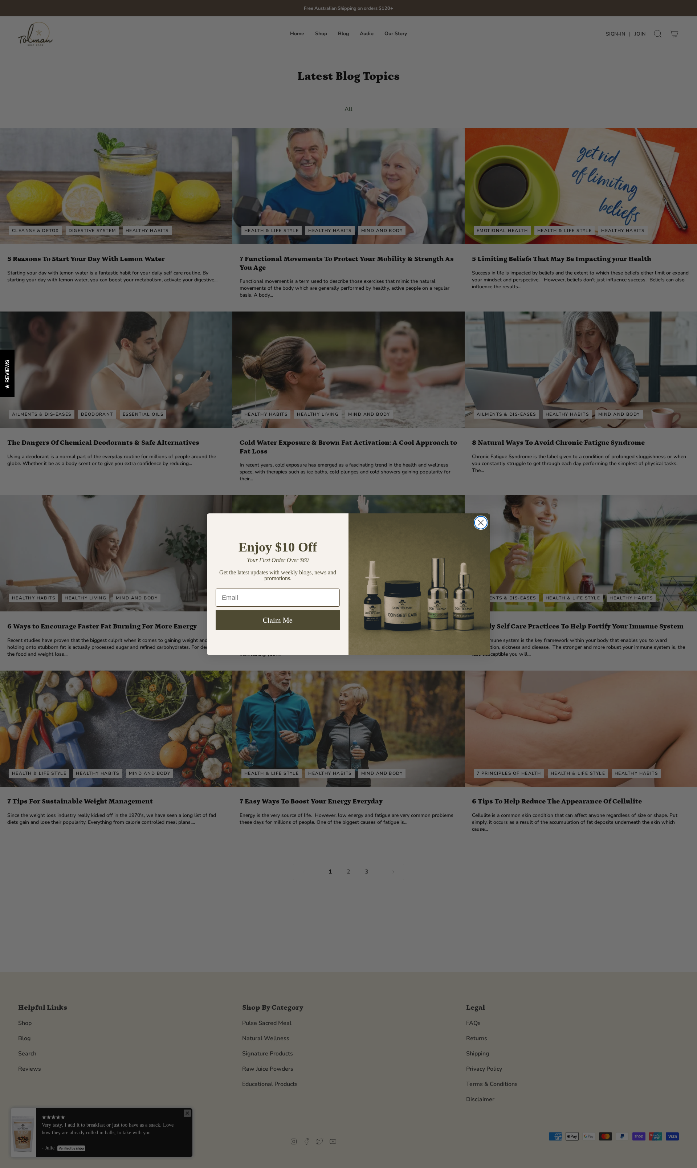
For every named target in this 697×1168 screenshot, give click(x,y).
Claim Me (278, 620)
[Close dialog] (480, 522)
